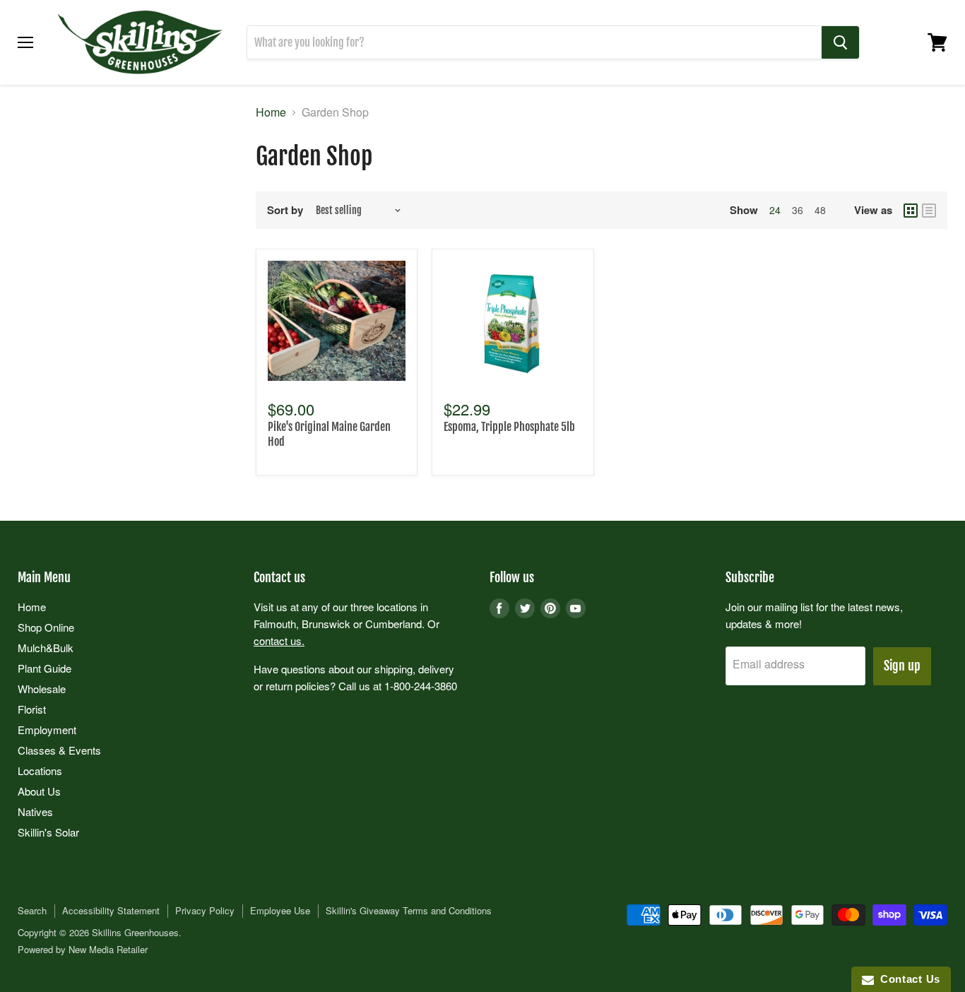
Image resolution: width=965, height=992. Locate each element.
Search (32, 910)
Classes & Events (59, 750)
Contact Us (907, 979)
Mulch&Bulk (45, 647)
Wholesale (42, 688)
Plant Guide (44, 668)
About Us (39, 791)
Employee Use (280, 910)
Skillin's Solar (48, 832)
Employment (47, 729)
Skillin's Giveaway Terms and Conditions (409, 910)
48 (820, 210)
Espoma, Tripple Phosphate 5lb (509, 427)
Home (271, 112)
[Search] (840, 42)
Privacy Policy (205, 910)
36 (797, 210)
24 (775, 210)
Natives (35, 811)
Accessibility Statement (111, 910)
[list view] (929, 210)
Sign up (902, 665)
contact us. (279, 640)
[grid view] (911, 210)
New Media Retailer (108, 949)
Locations (40, 770)
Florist (32, 709)
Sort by (285, 210)
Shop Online (46, 627)
